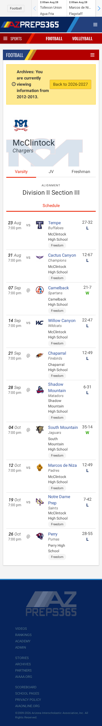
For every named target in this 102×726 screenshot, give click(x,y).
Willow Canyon (62, 323)
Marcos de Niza (62, 468)
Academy (23, 641)
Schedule (51, 205)
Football (16, 8)
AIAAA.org (23, 677)
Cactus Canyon (62, 258)
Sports (16, 38)
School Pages (27, 693)
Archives (23, 664)
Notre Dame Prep (59, 502)
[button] (99, 8)
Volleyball (82, 38)
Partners (23, 670)
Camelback (58, 290)
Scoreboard (26, 687)
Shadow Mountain (57, 390)
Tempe (56, 225)
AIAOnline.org (27, 706)
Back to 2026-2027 (70, 84)
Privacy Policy (28, 700)
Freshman (81, 171)
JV (51, 171)
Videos (21, 629)
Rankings (23, 635)
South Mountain (63, 430)
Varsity (21, 171)
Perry (53, 536)
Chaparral (57, 356)
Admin (20, 647)
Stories (22, 658)
